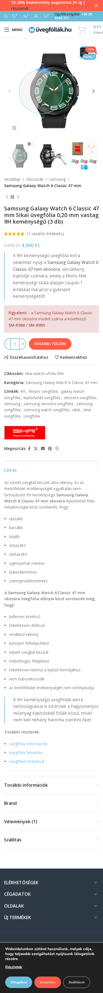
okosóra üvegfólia (80, 397)
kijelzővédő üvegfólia (42, 397)
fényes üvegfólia (43, 391)
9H (22, 391)
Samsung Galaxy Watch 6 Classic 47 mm (42, 185)
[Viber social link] (57, 448)
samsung (12, 403)
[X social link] (35, 448)
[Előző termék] (7, 197)
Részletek (13, 967)
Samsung (57, 179)
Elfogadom (19, 982)
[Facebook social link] (29, 448)
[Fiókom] (36, 16)
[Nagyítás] (14, 128)
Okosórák (34, 179)
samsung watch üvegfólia (46, 409)
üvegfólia (32, 416)
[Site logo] (50, 29)
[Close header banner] (96, 5)
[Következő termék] (18, 197)
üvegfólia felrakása (26, 752)
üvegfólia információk (28, 743)
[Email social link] (42, 448)
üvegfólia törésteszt (26, 761)
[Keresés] (5, 16)
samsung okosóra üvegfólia (48, 403)
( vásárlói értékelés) (45, 233)
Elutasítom (47, 982)
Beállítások (77, 982)
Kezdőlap (12, 179)
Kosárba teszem (50, 343)
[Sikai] (24, 433)
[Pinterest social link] (50, 448)
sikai (76, 409)
